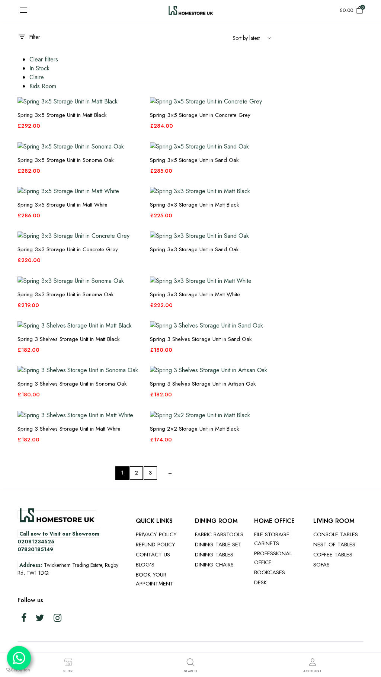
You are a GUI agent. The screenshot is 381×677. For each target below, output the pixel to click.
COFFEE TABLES (332, 554)
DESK (260, 582)
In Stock (39, 68)
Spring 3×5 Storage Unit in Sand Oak (194, 160)
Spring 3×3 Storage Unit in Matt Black (194, 205)
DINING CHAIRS (214, 565)
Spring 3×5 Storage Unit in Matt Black (61, 115)
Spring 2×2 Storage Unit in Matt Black (194, 429)
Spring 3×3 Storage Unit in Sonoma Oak (65, 294)
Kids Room (42, 86)
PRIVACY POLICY (156, 534)
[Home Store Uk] (190, 10)
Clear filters (43, 59)
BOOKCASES (269, 572)
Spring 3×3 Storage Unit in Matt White (195, 294)
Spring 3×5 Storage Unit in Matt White (62, 205)
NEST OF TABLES (334, 544)
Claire (36, 77)
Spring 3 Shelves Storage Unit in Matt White (69, 429)
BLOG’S (145, 565)
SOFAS (321, 565)
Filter (34, 37)
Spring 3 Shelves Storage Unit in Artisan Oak (203, 384)
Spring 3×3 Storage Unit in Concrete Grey (67, 249)
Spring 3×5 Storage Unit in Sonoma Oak (65, 160)
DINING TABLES (214, 554)
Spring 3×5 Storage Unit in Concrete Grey (200, 115)
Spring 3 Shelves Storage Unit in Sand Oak (201, 339)
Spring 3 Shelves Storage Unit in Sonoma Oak (72, 384)
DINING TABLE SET (218, 544)
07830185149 (35, 549)
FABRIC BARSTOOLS (219, 534)
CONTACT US (153, 554)
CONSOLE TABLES (335, 534)
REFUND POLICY (155, 544)
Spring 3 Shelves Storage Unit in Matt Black (68, 339)
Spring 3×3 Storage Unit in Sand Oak (194, 249)
